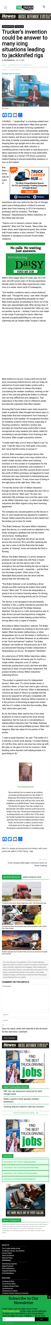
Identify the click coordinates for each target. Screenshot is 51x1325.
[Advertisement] (25, 349)
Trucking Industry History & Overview (15, 1293)
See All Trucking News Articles (24, 1113)
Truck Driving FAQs (9, 1284)
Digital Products (7, 1266)
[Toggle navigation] (5, 7)
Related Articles (12, 877)
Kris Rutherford (9, 60)
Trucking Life (19, 26)
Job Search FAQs (8, 1281)
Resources (6, 1278)
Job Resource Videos (10, 1291)
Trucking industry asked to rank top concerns (24, 1106)
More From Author (32, 877)
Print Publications (8, 1268)
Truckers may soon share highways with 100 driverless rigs (24, 903)
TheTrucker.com (10, 1311)
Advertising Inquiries (9, 1264)
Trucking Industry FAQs (10, 1286)
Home (4, 65)
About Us (5, 1245)
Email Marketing (8, 1273)
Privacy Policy (7, 1253)
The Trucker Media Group (11, 1248)
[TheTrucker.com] (23, 8)
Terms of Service (8, 1255)
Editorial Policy (7, 1258)
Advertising (6, 1260)
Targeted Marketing (9, 1271)
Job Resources (7, 1288)
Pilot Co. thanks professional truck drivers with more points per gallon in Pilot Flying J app (24, 849)
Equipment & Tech (8, 26)
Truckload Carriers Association (13, 1251)
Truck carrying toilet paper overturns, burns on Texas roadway (27, 864)
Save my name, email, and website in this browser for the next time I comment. (24, 1030)
